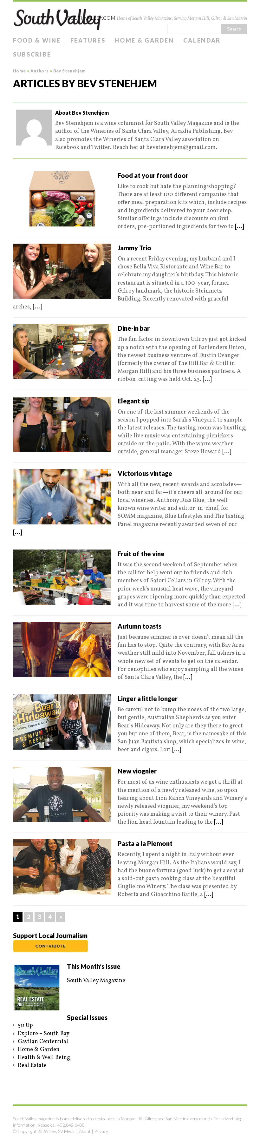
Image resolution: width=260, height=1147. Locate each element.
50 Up (25, 1025)
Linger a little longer (148, 698)
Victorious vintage (145, 473)
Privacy (101, 1131)
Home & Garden (144, 40)
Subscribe (32, 54)
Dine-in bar (134, 328)
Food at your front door (153, 175)
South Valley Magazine (96, 981)
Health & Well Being (44, 1058)
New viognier (137, 771)
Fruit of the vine (141, 553)
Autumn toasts (139, 626)
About (85, 1131)
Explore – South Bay (43, 1034)
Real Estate (32, 1065)
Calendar (202, 40)
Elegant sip (134, 401)
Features (88, 40)
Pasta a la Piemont (145, 843)
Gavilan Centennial (43, 1042)
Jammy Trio (134, 248)
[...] (239, 227)
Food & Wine (37, 40)
